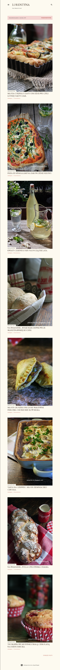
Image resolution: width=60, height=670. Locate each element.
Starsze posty (47, 655)
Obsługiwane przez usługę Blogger (31, 665)
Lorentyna (21, 5)
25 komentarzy (17, 412)
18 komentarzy (17, 253)
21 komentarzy (17, 649)
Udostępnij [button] (10, 98)
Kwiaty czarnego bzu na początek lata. (27, 250)
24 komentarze (17, 175)
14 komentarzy (17, 98)
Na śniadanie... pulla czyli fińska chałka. (28, 567)
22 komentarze (17, 332)
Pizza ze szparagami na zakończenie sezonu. (30, 173)
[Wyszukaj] (51, 4)
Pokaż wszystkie (46, 17)
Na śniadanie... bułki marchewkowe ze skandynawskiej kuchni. (26, 329)
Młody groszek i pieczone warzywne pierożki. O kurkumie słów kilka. (26, 408)
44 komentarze (17, 569)
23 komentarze (17, 492)
